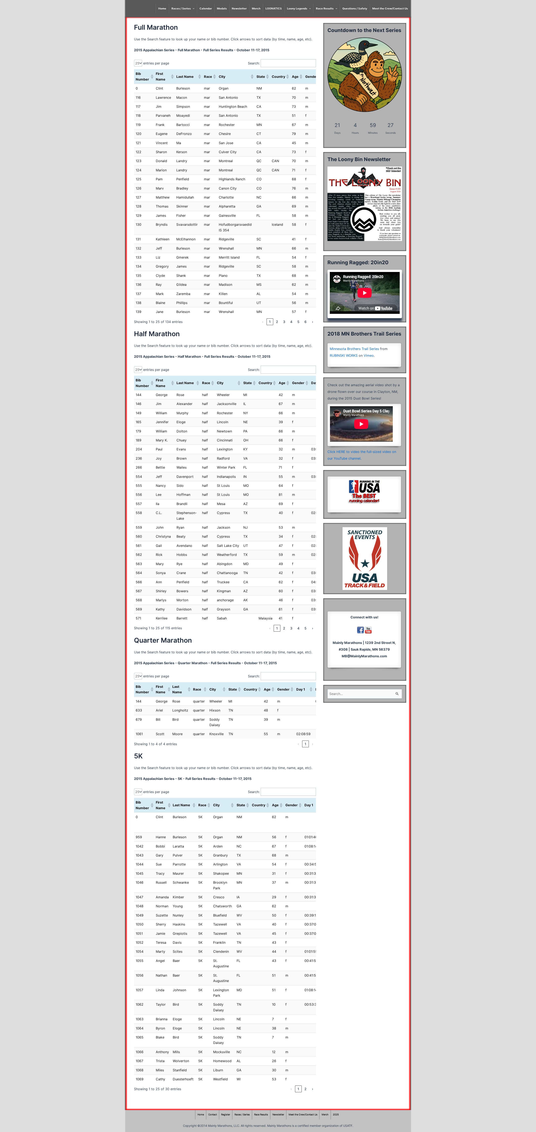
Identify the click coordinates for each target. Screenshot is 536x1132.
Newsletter (239, 8)
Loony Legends (297, 8)
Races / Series (181, 8)
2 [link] (277, 322)
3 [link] (284, 322)
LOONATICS (273, 8)
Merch (256, 8)
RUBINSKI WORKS (344, 355)
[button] (151, 76)
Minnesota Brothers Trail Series (354, 349)
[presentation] (193, 8)
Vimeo (369, 355)
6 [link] (305, 322)
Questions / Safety (354, 8)
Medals (222, 8)
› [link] (312, 322)
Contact (212, 1114)
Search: (254, 63)
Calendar (206, 8)
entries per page (156, 63)
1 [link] (270, 322)
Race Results (325, 8)
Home (162, 8)
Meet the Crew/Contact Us (390, 8)
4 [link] (291, 322)
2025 (336, 1114)
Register (225, 1114)
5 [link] (298, 322)
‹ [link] (262, 322)
